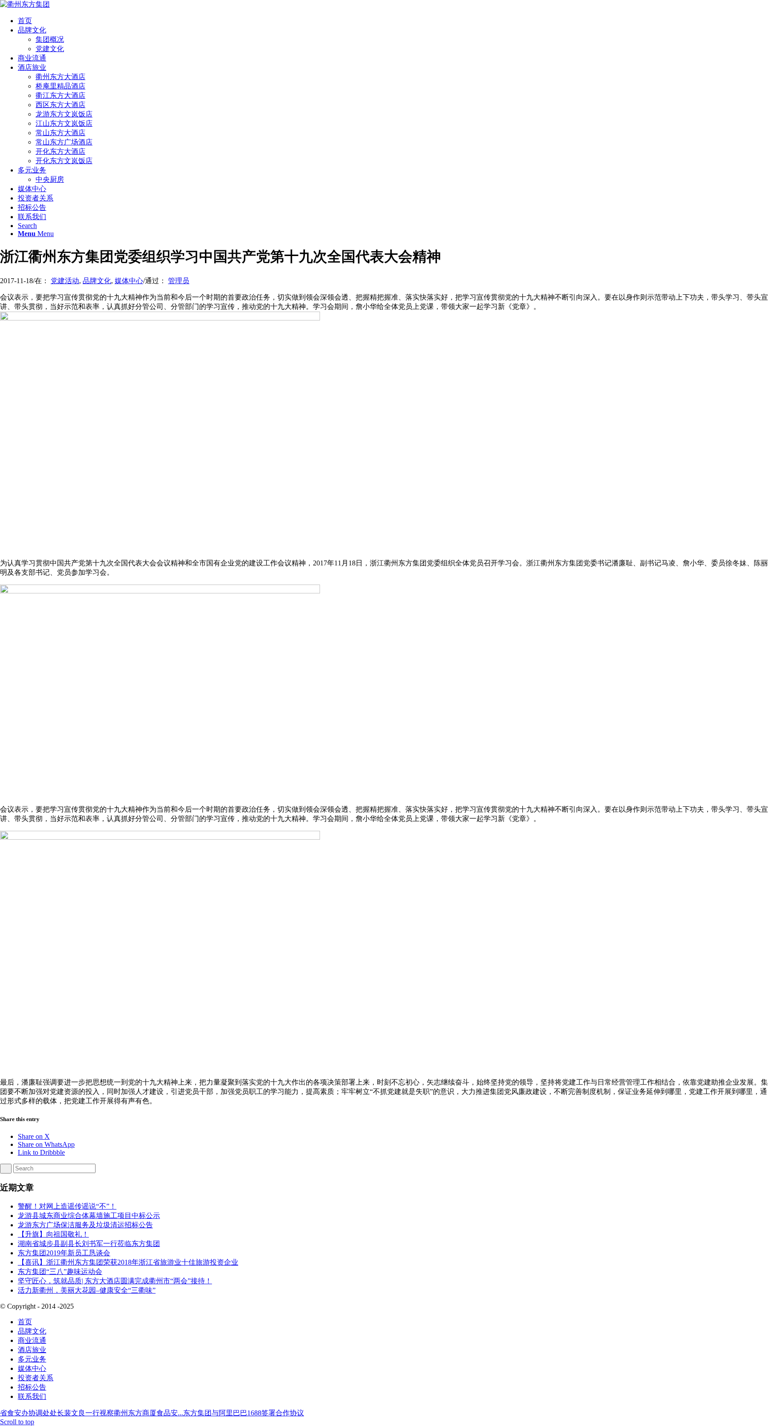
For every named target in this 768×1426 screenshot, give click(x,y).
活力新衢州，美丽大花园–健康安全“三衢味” (87, 1290)
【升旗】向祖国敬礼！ (53, 1234)
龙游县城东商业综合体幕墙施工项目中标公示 (89, 1215)
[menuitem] (393, 21)
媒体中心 (129, 280)
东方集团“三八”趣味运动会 (60, 1271)
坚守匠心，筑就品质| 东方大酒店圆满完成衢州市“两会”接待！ (115, 1281)
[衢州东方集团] (25, 4)
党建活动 (65, 280)
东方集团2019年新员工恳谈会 (64, 1253)
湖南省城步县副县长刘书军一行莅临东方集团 (89, 1243)
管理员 (178, 280)
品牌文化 (97, 280)
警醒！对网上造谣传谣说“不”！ (67, 1206)
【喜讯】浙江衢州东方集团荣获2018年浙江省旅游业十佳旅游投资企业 (128, 1262)
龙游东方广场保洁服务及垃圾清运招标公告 (85, 1225)
